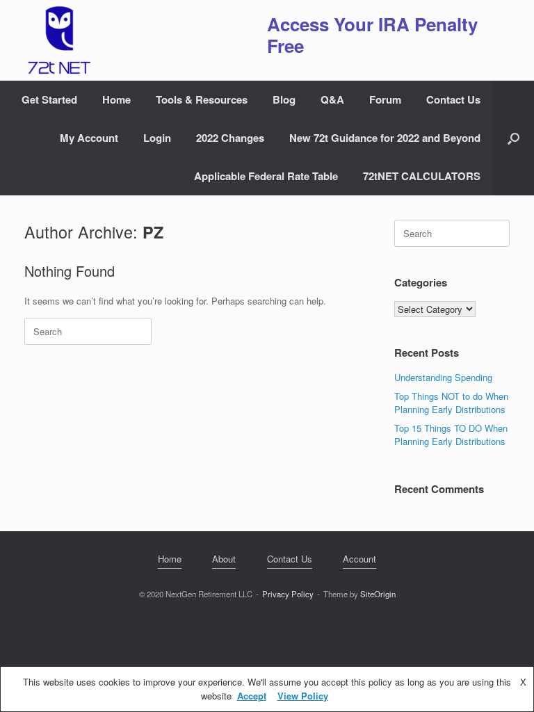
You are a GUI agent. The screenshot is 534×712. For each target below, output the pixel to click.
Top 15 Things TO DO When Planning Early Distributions (451, 434)
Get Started (49, 99)
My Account (89, 137)
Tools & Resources (202, 99)
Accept (251, 695)
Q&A (332, 99)
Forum (385, 99)
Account (359, 558)
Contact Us (453, 99)
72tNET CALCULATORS (421, 176)
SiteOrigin (378, 593)
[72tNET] (57, 40)
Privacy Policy (288, 593)
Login (157, 137)
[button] (513, 138)
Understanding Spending (443, 377)
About (224, 558)
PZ (153, 231)
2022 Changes (230, 137)
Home (116, 99)
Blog (284, 99)
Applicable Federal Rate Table (266, 176)
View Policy (302, 695)
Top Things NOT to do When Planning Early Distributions (451, 402)
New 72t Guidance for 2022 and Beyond (384, 137)
